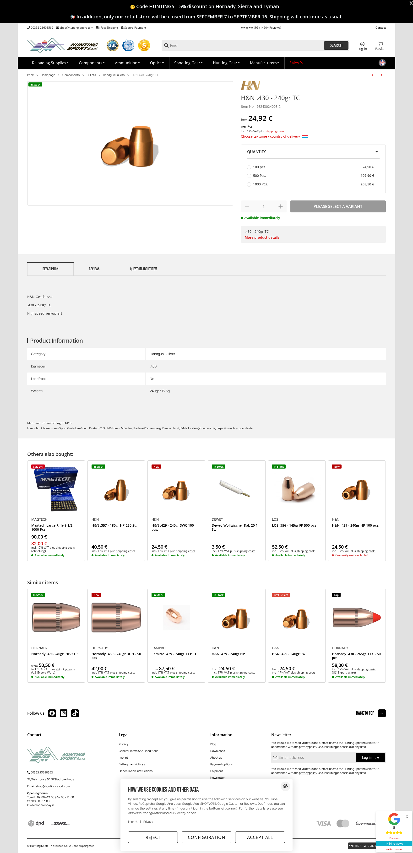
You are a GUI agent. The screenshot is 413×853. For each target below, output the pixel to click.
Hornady (39, 648)
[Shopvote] (144, 45)
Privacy (123, 744)
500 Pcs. (313, 175)
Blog (213, 744)
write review (394, 849)
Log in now (370, 757)
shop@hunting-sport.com (76, 28)
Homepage (48, 75)
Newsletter (217, 778)
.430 (153, 366)
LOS (275, 519)
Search (336, 45)
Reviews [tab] (94, 269)
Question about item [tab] (143, 269)
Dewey (217, 519)
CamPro (159, 648)
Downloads (217, 751)
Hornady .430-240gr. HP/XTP (54, 654)
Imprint (123, 758)
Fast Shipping (109, 28)
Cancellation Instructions (135, 771)
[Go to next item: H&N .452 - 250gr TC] (382, 75)
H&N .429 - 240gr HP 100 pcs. (355, 526)
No (152, 378)
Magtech (39, 519)
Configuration (206, 837)
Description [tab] (50, 269)
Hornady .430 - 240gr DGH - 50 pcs (116, 656)
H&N (95, 519)
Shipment (216, 771)
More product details (262, 237)
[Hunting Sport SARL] (63, 45)
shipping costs (275, 131)
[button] (265, 63)
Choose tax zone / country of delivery (271, 136)
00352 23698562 (42, 28)
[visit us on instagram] (63, 713)
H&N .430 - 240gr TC (145, 75)
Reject (153, 837)
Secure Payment (135, 28)
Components (71, 75)
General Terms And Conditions (138, 751)
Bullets (91, 75)
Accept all (260, 837)
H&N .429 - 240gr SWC (290, 654)
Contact (380, 28)
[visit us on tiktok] (75, 713)
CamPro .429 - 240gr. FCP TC (174, 654)
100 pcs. (313, 167)
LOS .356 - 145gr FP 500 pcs (294, 526)
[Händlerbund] (128, 45)
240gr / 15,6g (160, 391)
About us (216, 758)
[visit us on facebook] (52, 713)
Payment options (221, 764)
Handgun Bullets (114, 75)
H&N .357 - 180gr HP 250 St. (114, 526)
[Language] (382, 62)
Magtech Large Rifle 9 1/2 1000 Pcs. (51, 528)
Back (30, 75)
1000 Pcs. (313, 184)
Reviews (394, 838)
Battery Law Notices (132, 764)
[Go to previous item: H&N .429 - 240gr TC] (373, 75)
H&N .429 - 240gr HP (228, 654)
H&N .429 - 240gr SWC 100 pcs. (173, 528)
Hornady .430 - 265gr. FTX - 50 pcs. (356, 656)
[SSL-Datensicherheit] (113, 45)
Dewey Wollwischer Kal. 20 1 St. (235, 528)
